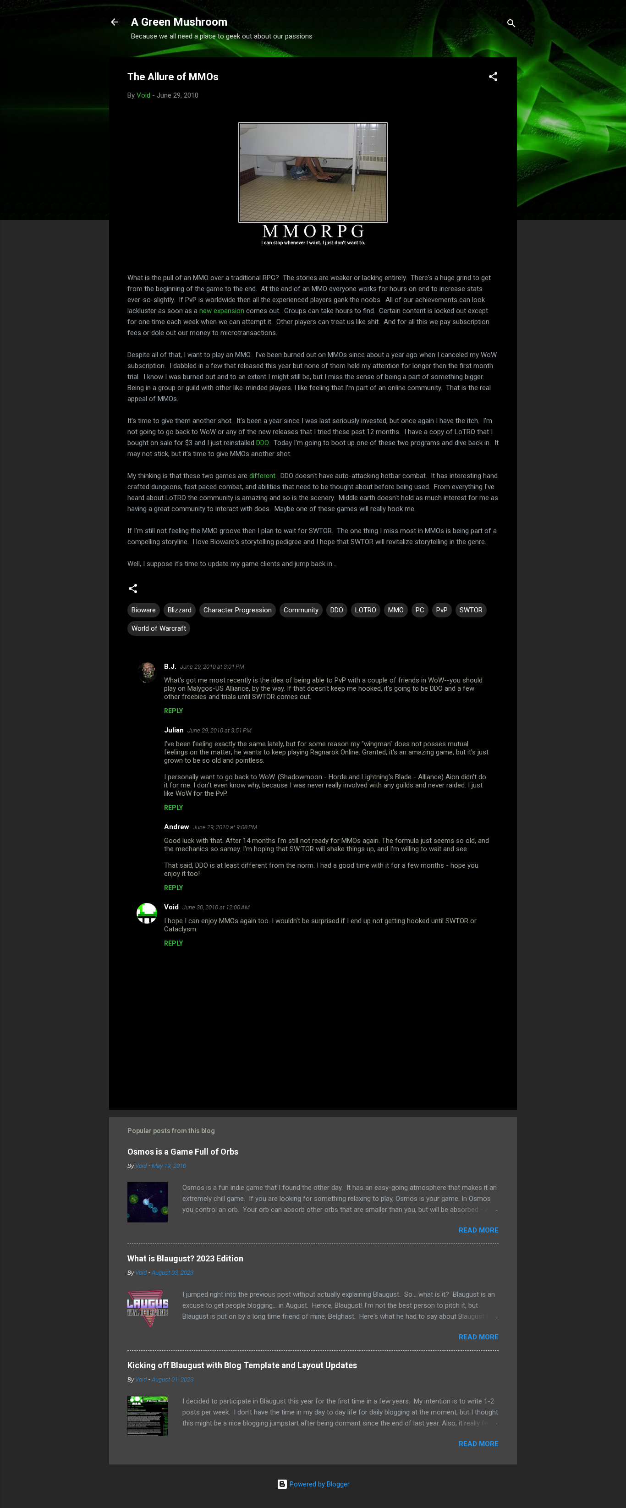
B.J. (170, 666)
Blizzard (180, 610)
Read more (479, 1230)
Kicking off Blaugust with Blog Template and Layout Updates (242, 1365)
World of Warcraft (159, 628)
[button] (493, 78)
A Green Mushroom (179, 22)
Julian (174, 730)
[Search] (511, 25)
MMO (396, 610)
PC (420, 610)
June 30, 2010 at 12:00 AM (216, 907)
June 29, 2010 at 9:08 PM (225, 827)
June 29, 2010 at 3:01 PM (212, 666)
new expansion (221, 311)
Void (171, 907)
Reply (173, 711)
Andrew (176, 827)
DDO (262, 443)
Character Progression (237, 610)
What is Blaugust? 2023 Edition (185, 1258)
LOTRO (365, 610)
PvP (442, 610)
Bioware (144, 610)
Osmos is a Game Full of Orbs (182, 1151)
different (262, 476)
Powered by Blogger (319, 1484)
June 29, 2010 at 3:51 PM (219, 730)
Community (301, 610)
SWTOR (471, 610)
